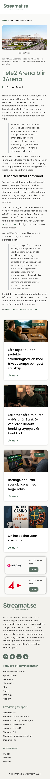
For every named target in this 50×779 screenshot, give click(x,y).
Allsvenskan (9, 224)
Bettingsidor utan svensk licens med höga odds (22, 484)
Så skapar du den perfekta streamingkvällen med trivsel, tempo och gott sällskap (25, 359)
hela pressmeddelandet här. (22, 309)
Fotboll (11, 87)
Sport (19, 87)
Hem (5, 20)
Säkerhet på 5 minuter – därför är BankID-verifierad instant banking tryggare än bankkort (25, 424)
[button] (5, 656)
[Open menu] (43, 7)
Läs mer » (13, 375)
